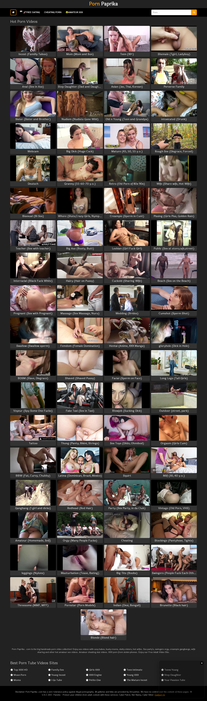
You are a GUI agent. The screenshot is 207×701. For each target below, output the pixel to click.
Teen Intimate (134, 670)
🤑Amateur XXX (74, 12)
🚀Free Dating (31, 12)
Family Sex (57, 670)
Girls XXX (94, 670)
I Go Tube (56, 680)
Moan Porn (19, 675)
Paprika (103, 4)
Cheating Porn (52, 12)
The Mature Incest (136, 680)
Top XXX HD (20, 670)
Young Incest (58, 675)
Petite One (94, 680)
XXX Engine (95, 675)
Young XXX (132, 675)
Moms (17, 680)
